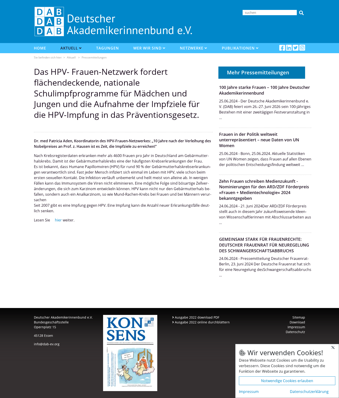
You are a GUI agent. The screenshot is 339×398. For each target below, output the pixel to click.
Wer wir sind (148, 48)
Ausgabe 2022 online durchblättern (202, 322)
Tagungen (107, 48)
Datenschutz (295, 332)
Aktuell (69, 48)
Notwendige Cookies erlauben (287, 380)
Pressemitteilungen (94, 57)
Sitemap (298, 317)
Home (40, 48)
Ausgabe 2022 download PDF (196, 317)
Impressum (296, 327)
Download (297, 322)
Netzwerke (192, 48)
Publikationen (239, 48)
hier (58, 220)
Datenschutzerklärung (309, 391)
